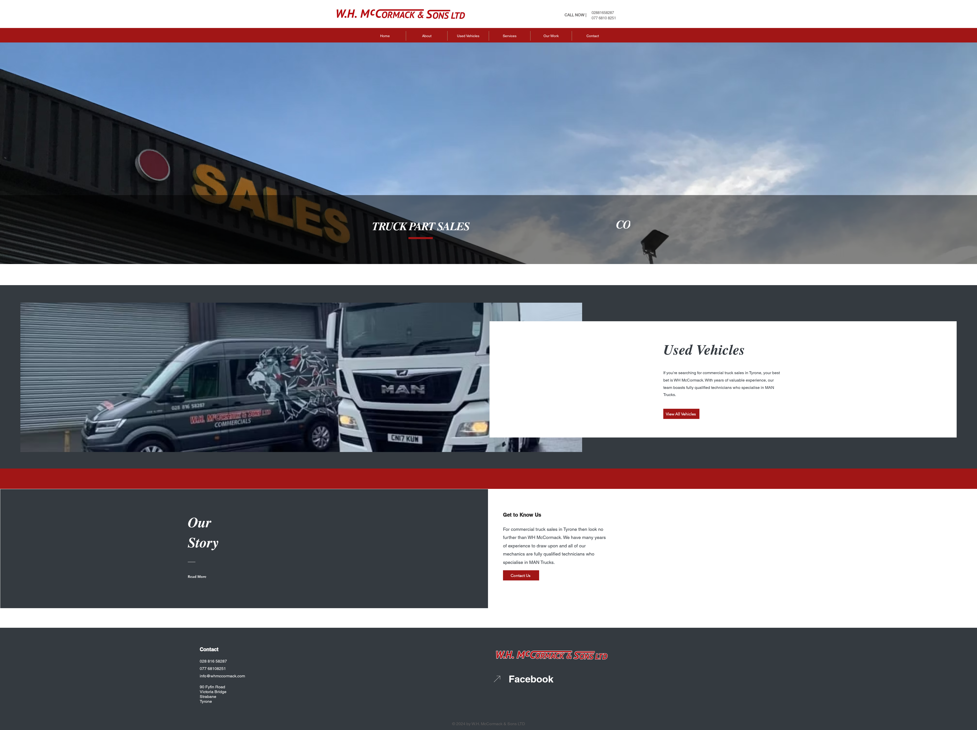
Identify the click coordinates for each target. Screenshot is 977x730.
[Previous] (369, 232)
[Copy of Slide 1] (493, 248)
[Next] (618, 232)
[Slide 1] (487, 248)
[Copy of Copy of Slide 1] (500, 248)
